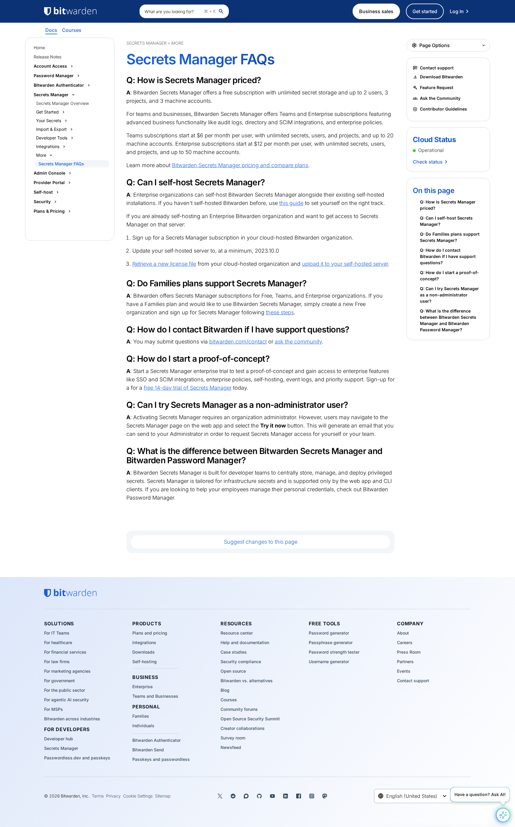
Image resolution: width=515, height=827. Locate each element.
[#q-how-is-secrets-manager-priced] (123, 80)
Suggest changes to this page (260, 542)
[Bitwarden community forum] (246, 796)
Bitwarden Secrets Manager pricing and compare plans (240, 165)
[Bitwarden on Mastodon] (325, 796)
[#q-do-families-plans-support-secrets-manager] (123, 283)
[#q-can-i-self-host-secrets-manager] (123, 182)
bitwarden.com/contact (238, 341)
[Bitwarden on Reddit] (233, 796)
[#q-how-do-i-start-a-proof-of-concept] (123, 358)
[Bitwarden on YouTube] (272, 796)
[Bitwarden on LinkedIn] (285, 796)
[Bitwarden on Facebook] (298, 796)
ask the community (298, 341)
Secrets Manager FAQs (61, 163)
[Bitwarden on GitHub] (259, 796)
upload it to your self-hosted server (345, 264)
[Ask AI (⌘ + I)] (503, 815)
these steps (280, 312)
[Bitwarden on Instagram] (312, 796)
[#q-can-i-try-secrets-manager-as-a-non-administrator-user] (123, 404)
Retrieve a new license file (164, 264)
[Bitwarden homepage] (89, 11)
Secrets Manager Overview (62, 103)
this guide (291, 203)
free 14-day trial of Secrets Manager (188, 388)
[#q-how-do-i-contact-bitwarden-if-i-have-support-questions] (123, 329)
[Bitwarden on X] (220, 796)
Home (39, 47)
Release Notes (47, 56)
